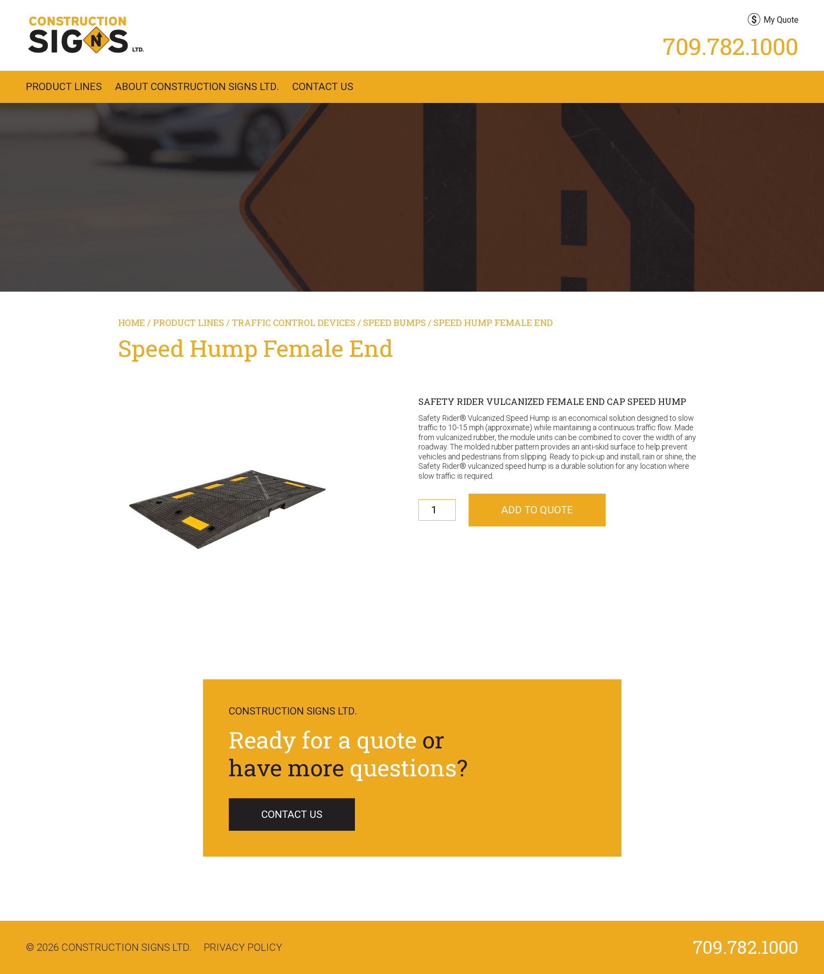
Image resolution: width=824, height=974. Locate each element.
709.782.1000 (730, 45)
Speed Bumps (394, 323)
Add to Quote (537, 510)
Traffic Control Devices (293, 323)
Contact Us (322, 87)
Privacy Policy (243, 947)
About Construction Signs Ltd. (197, 87)
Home (131, 323)
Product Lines (64, 87)
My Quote (780, 20)
